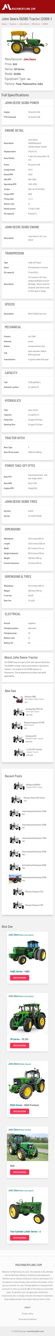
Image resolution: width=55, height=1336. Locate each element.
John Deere (29, 59)
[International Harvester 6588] (15, 866)
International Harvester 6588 (34, 865)
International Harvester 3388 (34, 811)
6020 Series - (17, 1105)
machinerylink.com (35, 1331)
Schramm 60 (30, 736)
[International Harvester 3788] (15, 839)
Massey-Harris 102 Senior (34, 797)
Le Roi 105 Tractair (34, 749)
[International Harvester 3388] (15, 812)
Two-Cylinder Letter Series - (24, 1231)
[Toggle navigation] (51, 7)
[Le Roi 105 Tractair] (19, 752)
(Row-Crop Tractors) (26, 935)
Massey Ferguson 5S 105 (34, 722)
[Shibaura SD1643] (19, 785)
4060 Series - (17, 971)
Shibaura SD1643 (33, 784)
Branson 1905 (30, 696)
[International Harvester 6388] (15, 853)
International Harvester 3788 (34, 838)
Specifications (19, 978)
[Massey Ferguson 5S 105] (17, 725)
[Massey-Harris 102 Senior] (17, 799)
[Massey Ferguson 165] (18, 905)
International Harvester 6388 (34, 851)
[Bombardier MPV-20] (19, 712)
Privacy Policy (27, 1313)
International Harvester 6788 (34, 877)
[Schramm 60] (18, 739)
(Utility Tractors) (25, 1064)
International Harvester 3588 (34, 824)
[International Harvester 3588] (15, 826)
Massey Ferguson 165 (34, 905)
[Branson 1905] (18, 699)
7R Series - (16, 1039)
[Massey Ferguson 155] (18, 891)
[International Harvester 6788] (15, 879)
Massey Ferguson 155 (34, 891)
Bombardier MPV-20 (34, 709)
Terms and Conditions (27, 1319)
